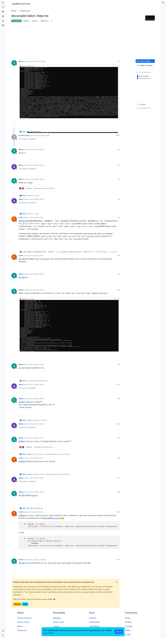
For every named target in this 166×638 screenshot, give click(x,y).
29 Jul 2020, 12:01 (36, 458)
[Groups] (3, 25)
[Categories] (3, 3)
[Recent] (3, 7)
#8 (119, 255)
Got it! (118, 632)
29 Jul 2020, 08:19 (36, 384)
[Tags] (3, 12)
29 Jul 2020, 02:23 (37, 149)
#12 (118, 384)
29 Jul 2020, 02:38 (37, 199)
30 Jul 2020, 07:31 (36, 512)
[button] (3, 631)
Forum (127, 618)
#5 (119, 179)
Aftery (21, 165)
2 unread (142, 104)
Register (17, 604)
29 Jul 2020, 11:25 (37, 438)
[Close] (116, 582)
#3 (119, 149)
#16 (118, 458)
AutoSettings (94, 626)
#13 (118, 398)
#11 (119, 364)
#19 (118, 512)
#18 (118, 492)
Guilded (128, 622)
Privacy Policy (23, 622)
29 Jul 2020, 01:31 (37, 61)
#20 (118, 560)
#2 (119, 135)
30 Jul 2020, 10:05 (37, 560)
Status (19, 626)
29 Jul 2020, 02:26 (37, 179)
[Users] (3, 21)
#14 (118, 424)
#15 (118, 438)
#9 (119, 274)
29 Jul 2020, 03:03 (36, 217)
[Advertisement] (83, 41)
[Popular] (3, 16)
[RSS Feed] (51, 21)
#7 (119, 217)
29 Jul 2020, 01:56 (42, 135)
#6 (119, 199)
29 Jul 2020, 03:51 (37, 274)
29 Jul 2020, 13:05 (36, 478)
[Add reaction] (109, 124)
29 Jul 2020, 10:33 (37, 398)
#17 (118, 478)
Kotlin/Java (17, 21)
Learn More (48, 633)
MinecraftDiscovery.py (51, 518)
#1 (119, 61)
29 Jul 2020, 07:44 (37, 364)
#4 (119, 165)
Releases (57, 618)
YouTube (128, 626)
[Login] (163, 3)
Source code (58, 622)
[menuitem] (163, 3)
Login (25, 604)
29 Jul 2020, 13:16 (37, 492)
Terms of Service (24, 618)
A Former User (24, 135)
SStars (21, 61)
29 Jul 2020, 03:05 (36, 255)
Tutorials (92, 618)
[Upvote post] (114, 124)
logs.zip (34, 495)
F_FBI (21, 217)
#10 (118, 290)
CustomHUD (94, 622)
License (56, 626)
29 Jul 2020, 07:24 (37, 290)
